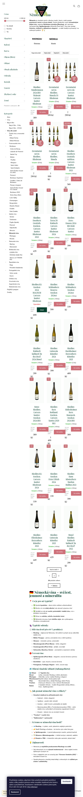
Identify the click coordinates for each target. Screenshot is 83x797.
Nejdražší (56, 53)
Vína (8, 120)
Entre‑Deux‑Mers (15, 195)
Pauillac (13, 160)
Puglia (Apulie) (14, 222)
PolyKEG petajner (12, 289)
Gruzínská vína (14, 281)
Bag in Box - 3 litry (15, 125)
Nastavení (15, 792)
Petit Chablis (14, 211)
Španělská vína (14, 262)
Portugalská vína (14, 270)
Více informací (32, 787)
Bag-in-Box (10, 122)
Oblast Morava (14, 140)
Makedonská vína (14, 287)
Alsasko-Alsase (14, 206)
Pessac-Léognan (15, 185)
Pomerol (12, 175)
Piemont (12, 225)
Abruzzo (12, 230)
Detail (42, 310)
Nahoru (55, 585)
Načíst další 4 (54, 569)
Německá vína (14, 233)
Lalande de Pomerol (16, 151)
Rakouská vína (14, 241)
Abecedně (66, 53)
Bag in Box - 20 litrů (15, 128)
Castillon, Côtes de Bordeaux (16, 181)
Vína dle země (12, 131)
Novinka (9, 29)
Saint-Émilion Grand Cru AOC (16, 171)
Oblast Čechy (14, 138)
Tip (8, 32)
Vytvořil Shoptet (76, 791)
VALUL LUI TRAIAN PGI (16, 258)
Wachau (12, 244)
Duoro (12, 276)
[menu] (3, 3)
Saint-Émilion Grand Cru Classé (16, 188)
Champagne (14, 200)
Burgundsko (13, 203)
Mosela (12, 238)
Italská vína (12, 214)
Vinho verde (13, 273)
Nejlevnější (47, 53)
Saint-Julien (14, 165)
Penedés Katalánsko (16, 267)
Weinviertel (13, 247)
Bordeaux (13, 146)
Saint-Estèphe (15, 168)
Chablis (12, 208)
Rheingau (13, 236)
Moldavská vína (14, 249)
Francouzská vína (15, 143)
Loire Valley (13, 198)
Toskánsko (13, 219)
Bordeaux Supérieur (16, 178)
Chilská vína (13, 278)
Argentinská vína (14, 284)
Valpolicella (13, 227)
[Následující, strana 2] (54, 576)
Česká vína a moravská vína (16, 134)
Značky (9, 292)
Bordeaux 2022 (15, 192)
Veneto (12, 217)
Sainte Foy (13, 154)
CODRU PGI (14, 252)
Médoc (12, 157)
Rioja (11, 265)
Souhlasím (67, 781)
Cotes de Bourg (15, 149)
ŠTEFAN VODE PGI (16, 255)
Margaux (13, 162)
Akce (8, 117)
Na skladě (10, 26)
